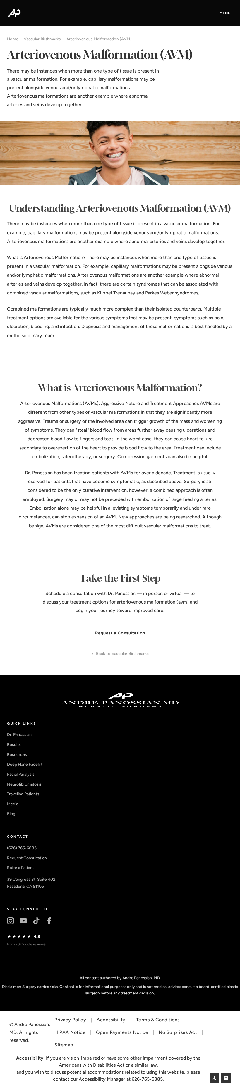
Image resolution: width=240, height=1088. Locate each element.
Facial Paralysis (21, 774)
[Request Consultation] (226, 1078)
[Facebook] (49, 920)
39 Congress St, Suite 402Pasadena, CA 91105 (31, 883)
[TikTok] (36, 920)
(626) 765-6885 (22, 848)
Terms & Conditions (158, 1020)
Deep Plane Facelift (24, 764)
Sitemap (63, 1045)
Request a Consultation (120, 633)
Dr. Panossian (19, 734)
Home (12, 39)
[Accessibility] (214, 1078)
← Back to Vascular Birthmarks (120, 653)
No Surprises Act (178, 1032)
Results (14, 744)
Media (12, 803)
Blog (11, 813)
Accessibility (111, 1020)
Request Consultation (27, 858)
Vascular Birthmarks (42, 39)
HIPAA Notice (69, 1032)
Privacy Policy (70, 1020)
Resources (17, 754)
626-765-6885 (147, 1079)
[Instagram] (10, 920)
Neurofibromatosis (24, 784)
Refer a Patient (20, 867)
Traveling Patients (23, 794)
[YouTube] (23, 920)
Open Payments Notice (122, 1032)
